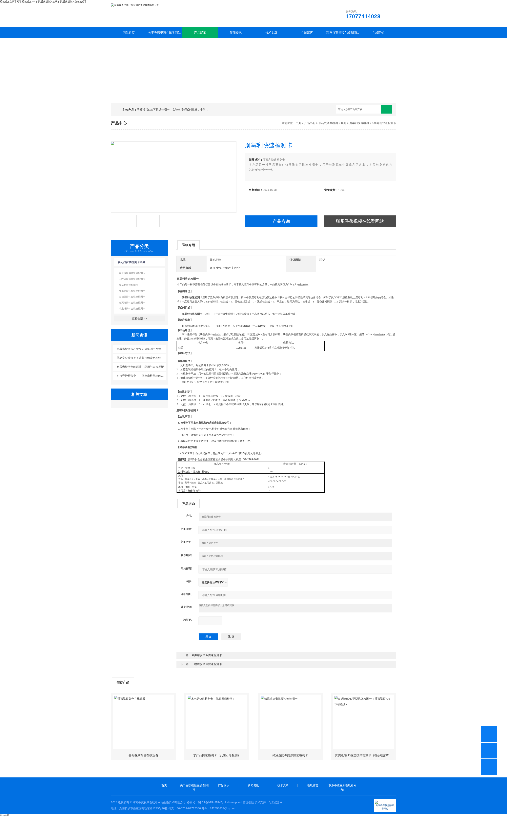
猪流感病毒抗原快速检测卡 (290, 755)
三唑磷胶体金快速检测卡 (132, 279)
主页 (298, 123)
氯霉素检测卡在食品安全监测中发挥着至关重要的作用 (141, 349)
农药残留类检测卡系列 (332, 123)
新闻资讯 (236, 32)
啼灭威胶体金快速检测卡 (132, 273)
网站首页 (129, 32)
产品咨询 (281, 221)
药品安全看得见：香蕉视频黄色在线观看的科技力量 (141, 357)
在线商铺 (378, 32)
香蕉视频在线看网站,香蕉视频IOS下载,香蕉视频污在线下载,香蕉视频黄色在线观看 (43, 1)
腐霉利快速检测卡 (360, 123)
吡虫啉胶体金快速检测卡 (132, 308)
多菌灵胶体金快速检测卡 (132, 296)
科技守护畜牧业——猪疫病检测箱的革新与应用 (141, 375)
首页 (164, 785)
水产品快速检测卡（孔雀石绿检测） (217, 755)
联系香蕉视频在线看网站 (342, 32)
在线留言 (307, 32)
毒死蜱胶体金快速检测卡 (132, 302)
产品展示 (200, 32)
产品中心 (309, 123)
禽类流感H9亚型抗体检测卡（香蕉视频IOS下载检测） (365, 755)
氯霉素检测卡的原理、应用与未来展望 (140, 366)
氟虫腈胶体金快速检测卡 (132, 290)
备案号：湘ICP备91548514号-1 (206, 802)
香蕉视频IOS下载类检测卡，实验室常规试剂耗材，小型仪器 (174, 109)
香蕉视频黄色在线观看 (143, 755)
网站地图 (5, 815)
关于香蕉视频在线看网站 (164, 32)
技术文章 (271, 32)
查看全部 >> (139, 318)
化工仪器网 (275, 802)
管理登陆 (248, 802)
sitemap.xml (234, 802)
